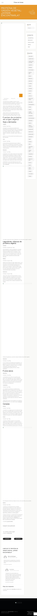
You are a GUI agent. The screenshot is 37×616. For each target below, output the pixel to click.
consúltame (16, 517)
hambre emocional (30, 113)
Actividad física (30, 37)
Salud (29, 46)
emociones (31, 102)
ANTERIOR (7, 538)
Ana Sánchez (6, 98)
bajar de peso (30, 73)
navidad (30, 141)
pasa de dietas (10, 521)
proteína (6, 531)
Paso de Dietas (11, 611)
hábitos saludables (31, 126)
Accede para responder (8, 564)
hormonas (30, 120)
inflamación (31, 129)
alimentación (31, 58)
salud (30, 165)
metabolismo (31, 134)
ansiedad (30, 67)
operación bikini (30, 147)
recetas (30, 162)
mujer (30, 139)
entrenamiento (31, 104)
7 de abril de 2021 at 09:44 (14, 570)
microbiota (31, 136)
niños (30, 144)
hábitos (30, 123)
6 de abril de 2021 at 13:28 (12, 557)
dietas (30, 93)
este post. (7, 164)
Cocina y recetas (31, 42)
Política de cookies (31, 612)
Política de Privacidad (31, 611)
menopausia (31, 131)
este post (20, 401)
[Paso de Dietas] (18, 2)
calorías (30, 83)
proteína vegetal (12, 531)
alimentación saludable (31, 62)
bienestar (30, 81)
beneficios (30, 78)
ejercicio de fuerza (31, 99)
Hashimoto (31, 115)
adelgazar (30, 56)
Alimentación (9, 533)
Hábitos (29, 44)
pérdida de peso (30, 160)
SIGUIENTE (18, 538)
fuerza (30, 109)
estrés (30, 107)
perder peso (30, 151)
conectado (13, 589)
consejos (30, 88)
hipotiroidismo (31, 118)
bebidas (30, 76)
